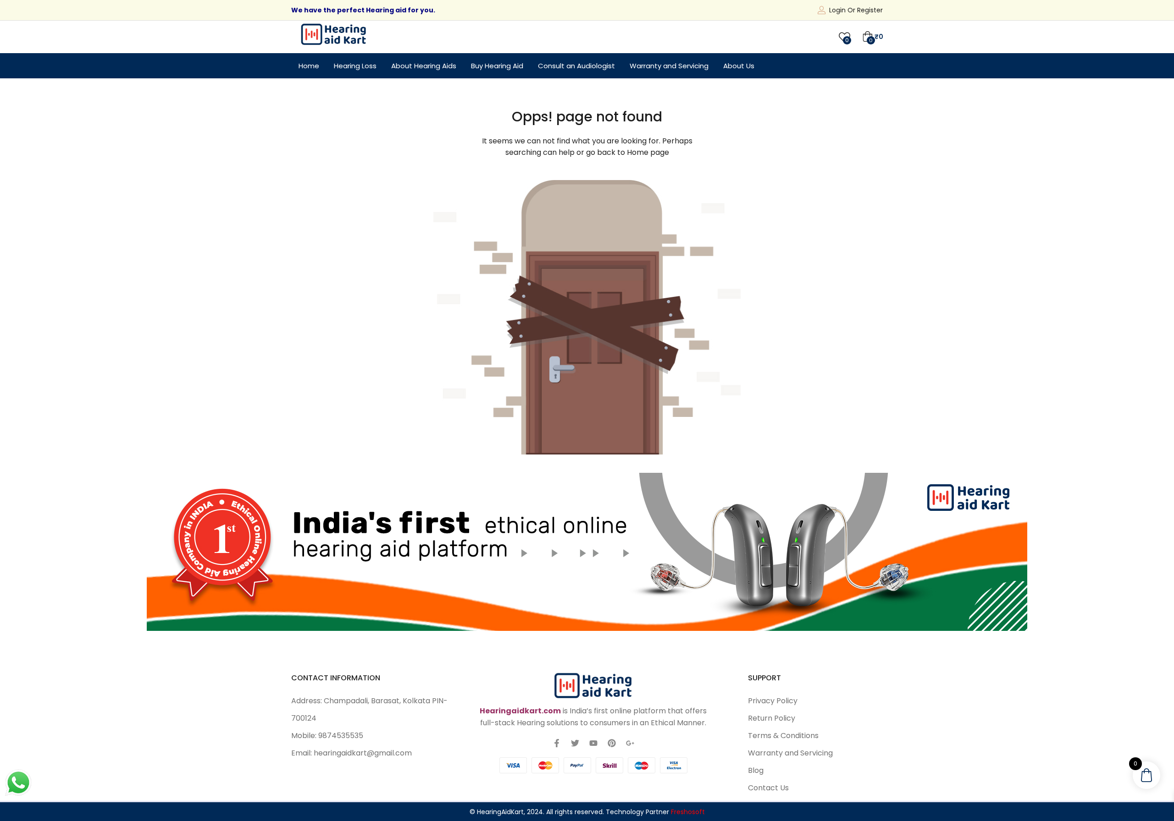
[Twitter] (575, 743)
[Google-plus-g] (630, 743)
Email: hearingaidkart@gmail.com (351, 753)
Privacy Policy (772, 700)
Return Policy (771, 718)
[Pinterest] (612, 743)
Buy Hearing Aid (497, 66)
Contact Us (768, 788)
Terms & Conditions (783, 735)
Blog (756, 770)
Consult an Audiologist (576, 66)
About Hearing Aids (423, 66)
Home (309, 66)
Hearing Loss (355, 66)
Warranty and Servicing (669, 66)
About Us (738, 66)
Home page (648, 152)
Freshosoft (688, 811)
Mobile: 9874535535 (327, 735)
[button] (872, 37)
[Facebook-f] (557, 743)
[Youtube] (593, 743)
